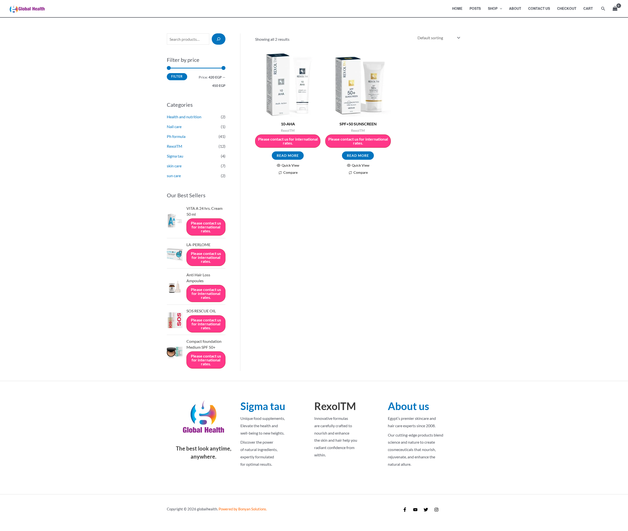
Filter (177, 76)
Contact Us (539, 9)
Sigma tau (175, 156)
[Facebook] (405, 509)
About (515, 9)
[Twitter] (426, 509)
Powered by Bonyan (242, 509)
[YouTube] (415, 509)
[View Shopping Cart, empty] (614, 8)
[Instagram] (436, 509)
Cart (588, 9)
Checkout (566, 9)
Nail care (174, 126)
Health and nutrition (184, 116)
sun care (174, 175)
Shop (492, 9)
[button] (499, 9)
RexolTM (174, 146)
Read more (288, 155)
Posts (475, 9)
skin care (174, 165)
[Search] (218, 39)
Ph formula (176, 136)
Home (457, 9)
